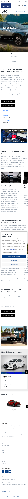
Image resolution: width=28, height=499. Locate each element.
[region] (14, 249)
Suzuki (3, 448)
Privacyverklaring (21, 497)
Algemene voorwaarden (7, 494)
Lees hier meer (9, 96)
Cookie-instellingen (14, 264)
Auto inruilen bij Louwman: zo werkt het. (11, 481)
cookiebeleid (12, 249)
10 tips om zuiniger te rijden (8, 479)
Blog (3, 476)
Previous (1, 372)
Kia (2, 454)
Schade (25, 1)
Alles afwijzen (14, 260)
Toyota (3, 447)
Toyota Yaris (7, 376)
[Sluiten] (25, 232)
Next (26, 372)
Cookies (16, 494)
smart (3, 452)
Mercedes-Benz (5, 445)
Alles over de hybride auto (8, 482)
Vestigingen (4, 463)
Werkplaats (19, 1)
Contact (3, 461)
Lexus (3, 443)
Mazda (3, 450)
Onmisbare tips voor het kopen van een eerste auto (14, 484)
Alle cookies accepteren (14, 256)
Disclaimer (14, 497)
